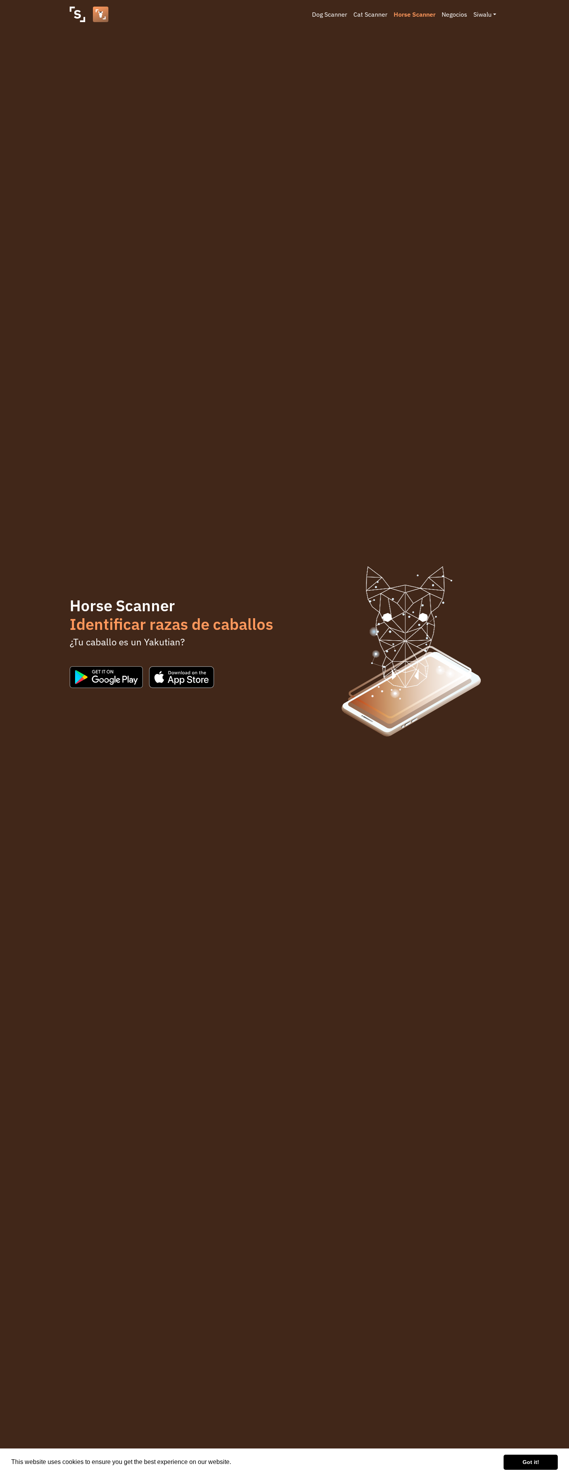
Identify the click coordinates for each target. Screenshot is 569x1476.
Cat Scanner (370, 14)
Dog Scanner (329, 14)
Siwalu (482, 14)
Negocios (454, 14)
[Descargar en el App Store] (181, 677)
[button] (234, 1463)
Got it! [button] (531, 1462)
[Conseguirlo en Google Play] (106, 677)
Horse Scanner (414, 14)
